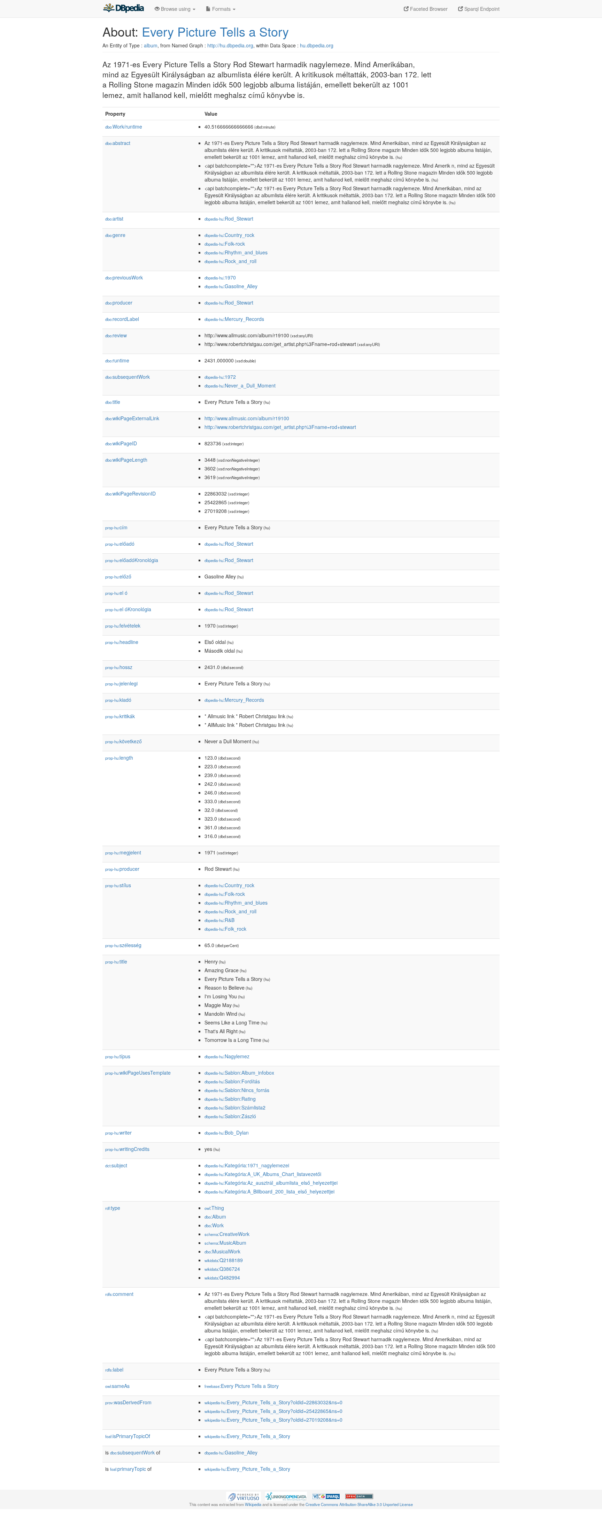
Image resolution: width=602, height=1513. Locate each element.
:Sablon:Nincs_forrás (236, 1089)
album (150, 45)
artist (114, 218)
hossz (118, 666)
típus (117, 1056)
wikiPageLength (126, 459)
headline (121, 641)
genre (115, 234)
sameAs (117, 1385)
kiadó (118, 699)
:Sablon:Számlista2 (234, 1107)
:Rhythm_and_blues (236, 252)
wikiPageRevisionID (130, 493)
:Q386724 (222, 1268)
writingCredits (127, 1148)
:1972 (220, 376)
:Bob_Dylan (226, 1132)
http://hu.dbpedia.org (230, 45)
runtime (117, 360)
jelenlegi (121, 683)
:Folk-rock (224, 243)
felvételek (122, 625)
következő (123, 741)
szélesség (123, 945)
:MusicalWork (222, 1251)
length (119, 757)
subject (116, 1165)
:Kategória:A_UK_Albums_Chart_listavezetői (262, 1173)
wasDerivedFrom (128, 1402)
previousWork (124, 277)
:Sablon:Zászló (230, 1116)
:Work (214, 1225)
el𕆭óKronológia (128, 609)
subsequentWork (127, 376)
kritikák (120, 716)
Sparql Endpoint (481, 8)
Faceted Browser (428, 8)
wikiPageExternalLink (132, 418)
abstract (117, 142)
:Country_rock (229, 234)
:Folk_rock (225, 928)
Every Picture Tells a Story (215, 31)
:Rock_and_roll (230, 261)
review (116, 335)
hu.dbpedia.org (316, 45)
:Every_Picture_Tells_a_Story (247, 1436)
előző (118, 576)
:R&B (219, 919)
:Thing (214, 1207)
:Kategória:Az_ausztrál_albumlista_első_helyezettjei (271, 1182)
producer (118, 302)
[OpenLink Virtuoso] (243, 1496)
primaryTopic (128, 1468)
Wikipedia (253, 1504)
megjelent (123, 852)
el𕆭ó (116, 592)
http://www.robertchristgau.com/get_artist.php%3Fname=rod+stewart (280, 426)
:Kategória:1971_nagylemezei (246, 1165)
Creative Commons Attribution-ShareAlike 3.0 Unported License (359, 1504)
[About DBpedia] (123, 8)
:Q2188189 (223, 1260)
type (112, 1207)
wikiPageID (121, 443)
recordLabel (122, 318)
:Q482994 (222, 1277)
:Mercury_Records (234, 318)
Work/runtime (123, 126)
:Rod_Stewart (228, 218)
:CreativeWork (226, 1233)
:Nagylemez (226, 1056)
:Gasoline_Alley (230, 286)
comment (119, 1293)
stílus (118, 885)
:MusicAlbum (225, 1242)
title (112, 401)
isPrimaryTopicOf (127, 1436)
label (114, 1369)
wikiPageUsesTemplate (138, 1072)
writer (118, 1132)
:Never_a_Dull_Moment (240, 385)
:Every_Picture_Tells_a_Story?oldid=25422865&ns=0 (273, 1410)
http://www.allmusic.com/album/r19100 (246, 418)
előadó (119, 543)
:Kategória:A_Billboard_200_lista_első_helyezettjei (269, 1191)
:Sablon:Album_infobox (239, 1072)
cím (116, 527)
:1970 (220, 277)
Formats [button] (221, 8)
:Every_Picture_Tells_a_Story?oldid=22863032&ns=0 (273, 1402)
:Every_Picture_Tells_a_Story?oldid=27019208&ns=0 (273, 1419)
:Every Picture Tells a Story (241, 1385)
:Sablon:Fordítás (232, 1081)
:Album (215, 1216)
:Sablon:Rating (230, 1098)
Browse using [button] (176, 8)
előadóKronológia (131, 559)
